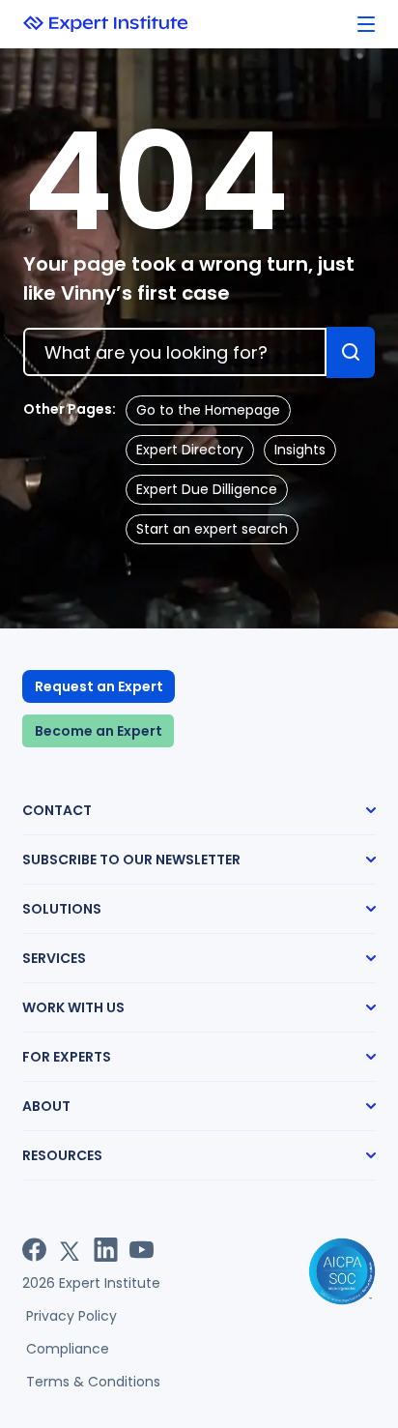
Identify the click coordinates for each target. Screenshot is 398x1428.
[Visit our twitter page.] (70, 1250)
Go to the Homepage (208, 410)
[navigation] (366, 25)
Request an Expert (99, 686)
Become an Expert (98, 731)
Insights (300, 449)
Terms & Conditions (93, 1381)
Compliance (67, 1348)
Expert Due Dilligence (206, 489)
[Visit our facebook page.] (34, 1250)
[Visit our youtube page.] (141, 1250)
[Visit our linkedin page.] (106, 1250)
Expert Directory (189, 449)
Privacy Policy (71, 1316)
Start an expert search (212, 529)
